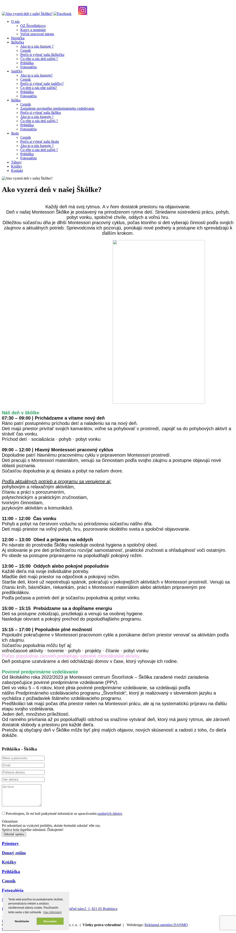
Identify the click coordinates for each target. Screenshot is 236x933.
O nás (15, 21)
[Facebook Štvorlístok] (62, 14)
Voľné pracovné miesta (37, 34)
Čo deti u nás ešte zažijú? (38, 88)
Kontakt (17, 170)
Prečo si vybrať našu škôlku (40, 112)
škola (15, 133)
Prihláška (27, 63)
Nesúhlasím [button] (22, 921)
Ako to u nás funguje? (36, 75)
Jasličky (17, 71)
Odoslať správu (14, 834)
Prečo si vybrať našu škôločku (42, 55)
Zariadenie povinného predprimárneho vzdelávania (57, 108)
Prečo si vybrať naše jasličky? (42, 84)
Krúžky (16, 166)
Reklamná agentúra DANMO (166, 925)
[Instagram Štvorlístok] (82, 14)
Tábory (16, 162)
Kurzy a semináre (33, 30)
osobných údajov (109, 814)
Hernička (17, 38)
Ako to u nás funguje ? (36, 46)
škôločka (17, 42)
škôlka (16, 100)
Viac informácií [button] (52, 912)
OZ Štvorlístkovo (33, 26)
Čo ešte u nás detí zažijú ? (39, 59)
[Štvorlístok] (27, 14)
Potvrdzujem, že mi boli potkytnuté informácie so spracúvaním (64, 814)
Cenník (25, 50)
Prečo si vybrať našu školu (39, 141)
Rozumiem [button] (50, 921)
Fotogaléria (28, 67)
